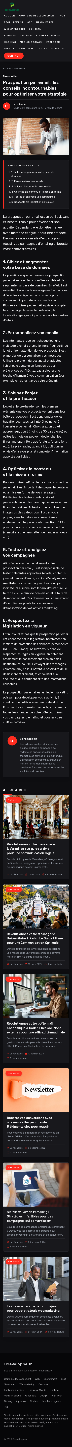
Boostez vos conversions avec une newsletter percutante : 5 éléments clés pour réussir (29, 1122)
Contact (13, 56)
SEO (30, 22)
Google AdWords (47, 35)
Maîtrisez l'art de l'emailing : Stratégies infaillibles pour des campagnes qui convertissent (30, 1216)
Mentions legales (52, 1401)
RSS (6, 1406)
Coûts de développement (37, 15)
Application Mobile (18, 35)
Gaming (42, 48)
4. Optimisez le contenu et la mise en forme (36, 191)
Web (62, 15)
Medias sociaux (31, 42)
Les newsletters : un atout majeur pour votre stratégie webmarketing (33, 1308)
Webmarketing (14, 29)
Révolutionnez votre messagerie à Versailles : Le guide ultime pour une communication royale (31, 848)
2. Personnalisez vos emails (27, 181)
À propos (57, 48)
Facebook (53, 42)
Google (9, 48)
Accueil (10, 15)
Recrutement (14, 22)
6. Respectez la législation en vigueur (32, 201)
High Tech (25, 48)
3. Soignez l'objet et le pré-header (31, 186)
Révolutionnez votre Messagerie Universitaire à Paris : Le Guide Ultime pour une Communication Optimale (35, 938)
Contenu (35, 29)
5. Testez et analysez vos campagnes (33, 196)
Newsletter (45, 22)
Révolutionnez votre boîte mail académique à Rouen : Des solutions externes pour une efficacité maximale (36, 1027)
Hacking (10, 42)
